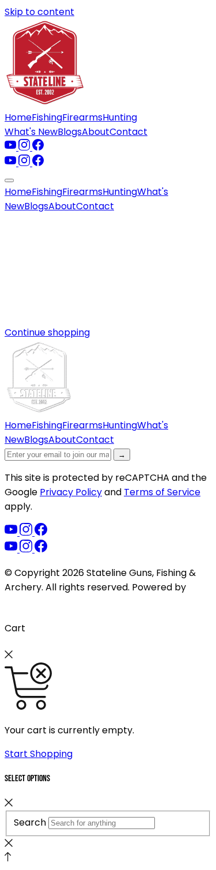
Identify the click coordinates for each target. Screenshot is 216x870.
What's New (31, 131)
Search (30, 822)
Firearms (82, 117)
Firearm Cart (34, 601)
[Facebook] (38, 147)
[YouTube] (11, 147)
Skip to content (39, 11)
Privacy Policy (71, 492)
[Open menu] (9, 180)
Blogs (70, 131)
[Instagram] (25, 147)
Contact (128, 131)
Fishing (47, 117)
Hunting (120, 117)
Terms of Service (162, 492)
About (95, 131)
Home (18, 117)
